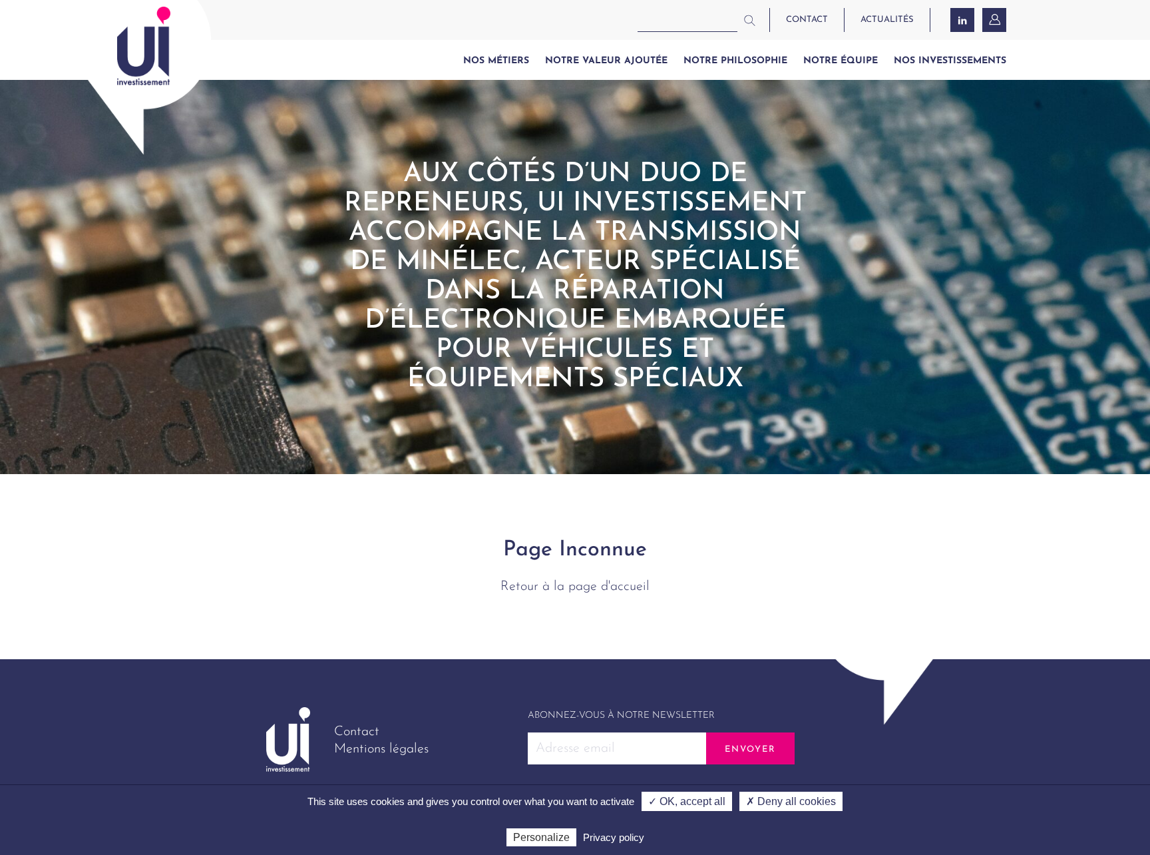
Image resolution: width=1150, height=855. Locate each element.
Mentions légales (381, 749)
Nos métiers (496, 61)
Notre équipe (840, 61)
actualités (887, 19)
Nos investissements (950, 61)
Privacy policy (613, 837)
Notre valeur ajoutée (606, 61)
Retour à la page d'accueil (575, 586)
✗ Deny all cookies (791, 801)
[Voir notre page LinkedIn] (962, 20)
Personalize (541, 837)
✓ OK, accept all (686, 801)
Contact (356, 731)
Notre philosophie (735, 61)
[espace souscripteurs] (995, 20)
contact (807, 19)
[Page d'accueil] (143, 46)
